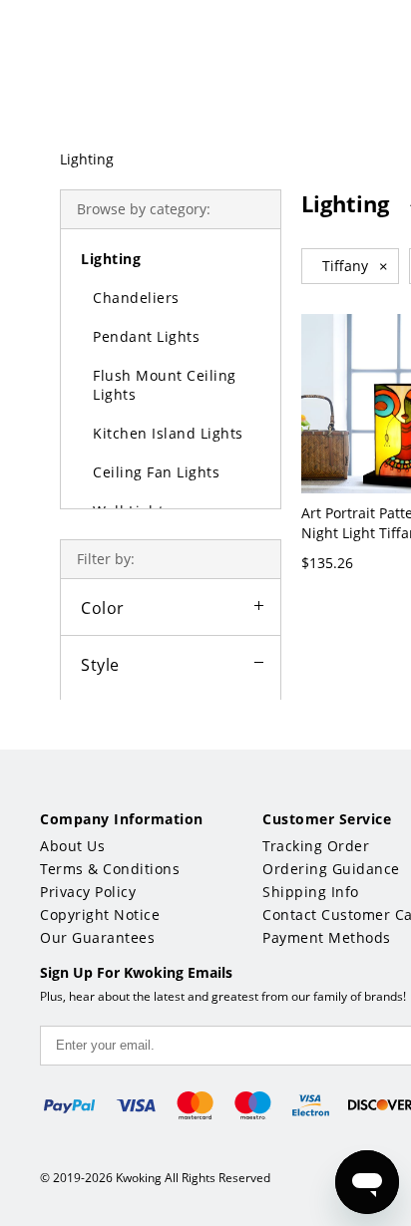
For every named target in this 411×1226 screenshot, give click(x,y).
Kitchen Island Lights (168, 433)
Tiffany (355, 266)
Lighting (87, 159)
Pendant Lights (146, 336)
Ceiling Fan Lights (156, 471)
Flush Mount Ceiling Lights (164, 385)
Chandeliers (136, 297)
